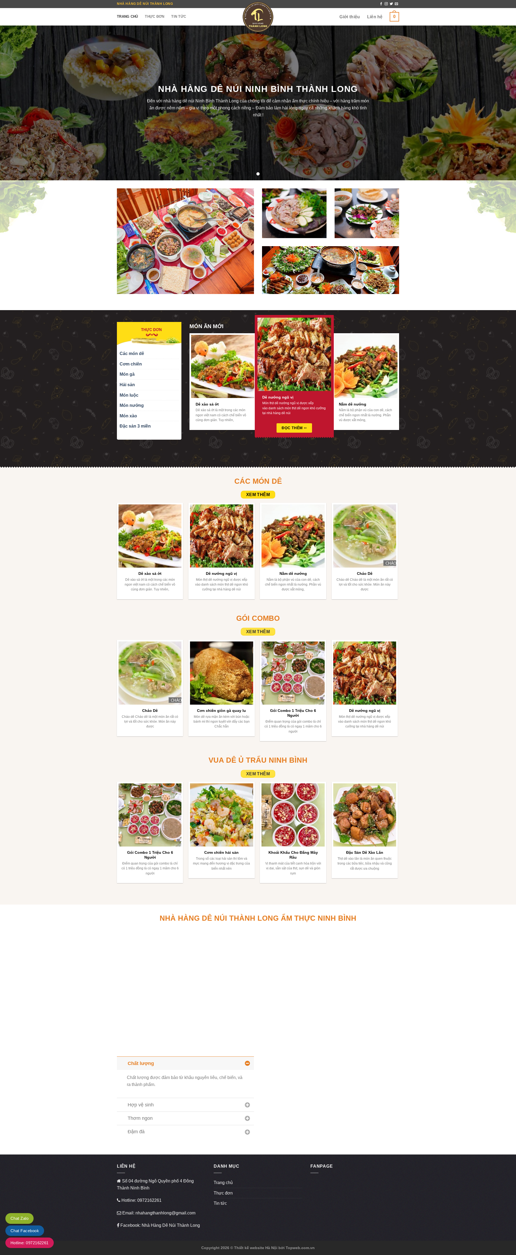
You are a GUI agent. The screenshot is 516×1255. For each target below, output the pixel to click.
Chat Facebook (24, 1230)
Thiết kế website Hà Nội (255, 1248)
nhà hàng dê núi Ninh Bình (188, 101)
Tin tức (178, 17)
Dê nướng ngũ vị (277, 397)
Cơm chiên (131, 364)
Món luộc (129, 395)
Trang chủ (127, 17)
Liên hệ (375, 17)
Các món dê (132, 353)
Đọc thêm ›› (294, 428)
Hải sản (127, 384)
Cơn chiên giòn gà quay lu (221, 710)
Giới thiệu (349, 17)
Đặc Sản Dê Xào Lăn (364, 852)
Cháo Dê (364, 573)
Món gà (127, 374)
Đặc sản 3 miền (135, 426)
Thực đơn (154, 17)
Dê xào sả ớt (207, 404)
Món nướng (132, 405)
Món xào (128, 416)
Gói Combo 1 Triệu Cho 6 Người (293, 713)
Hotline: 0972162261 (29, 1242)
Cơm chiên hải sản (221, 852)
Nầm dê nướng (352, 404)
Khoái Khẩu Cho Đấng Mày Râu (293, 855)
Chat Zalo (19, 1218)
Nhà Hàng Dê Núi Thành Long (171, 1225)
